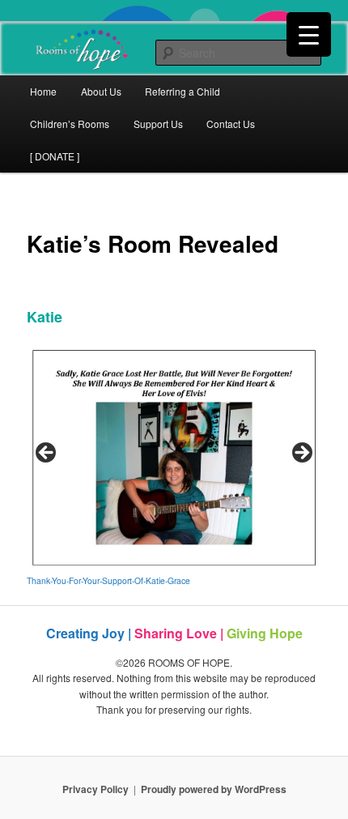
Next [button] (301, 453)
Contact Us (230, 123)
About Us (101, 91)
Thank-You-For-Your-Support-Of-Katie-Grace (108, 580)
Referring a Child (182, 91)
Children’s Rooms (69, 123)
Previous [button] (47, 453)
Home (43, 91)
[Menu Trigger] (308, 34)
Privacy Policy (95, 789)
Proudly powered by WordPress (213, 789)
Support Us (158, 123)
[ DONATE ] (54, 156)
